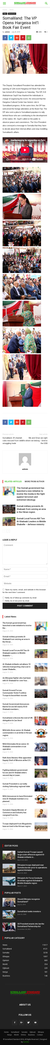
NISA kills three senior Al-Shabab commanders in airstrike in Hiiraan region (17, 732)
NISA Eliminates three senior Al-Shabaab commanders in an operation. (16, 746)
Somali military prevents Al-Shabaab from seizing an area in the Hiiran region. (31, 509)
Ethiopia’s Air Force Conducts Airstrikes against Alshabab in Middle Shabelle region (29, 880)
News (11, 9)
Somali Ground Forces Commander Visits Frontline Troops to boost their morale (15, 692)
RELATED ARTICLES (13, 481)
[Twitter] (28, 1022)
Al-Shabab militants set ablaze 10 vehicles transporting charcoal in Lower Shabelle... (16, 666)
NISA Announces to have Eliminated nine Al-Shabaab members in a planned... (17, 798)
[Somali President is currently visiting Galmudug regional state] (41, 787)
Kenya (9, 1035)
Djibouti (33, 1032)
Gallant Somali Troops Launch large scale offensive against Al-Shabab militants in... (31, 854)
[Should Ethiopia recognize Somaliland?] (9, 902)
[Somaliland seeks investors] (9, 914)
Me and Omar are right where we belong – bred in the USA (36, 440)
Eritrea (23, 1035)
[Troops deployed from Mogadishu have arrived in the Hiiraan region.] (41, 826)
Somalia (24, 1032)
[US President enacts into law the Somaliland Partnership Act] (9, 927)
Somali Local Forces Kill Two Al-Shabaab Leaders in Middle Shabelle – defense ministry (31, 521)
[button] (46, 3)
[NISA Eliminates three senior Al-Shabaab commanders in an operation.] (41, 747)
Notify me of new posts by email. (17, 601)
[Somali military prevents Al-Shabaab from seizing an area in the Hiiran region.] (9, 509)
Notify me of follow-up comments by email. (21, 598)
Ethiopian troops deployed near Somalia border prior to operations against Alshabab (32, 867)
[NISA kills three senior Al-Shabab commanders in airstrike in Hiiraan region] (41, 733)
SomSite (26, 1042)
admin (7, 32)
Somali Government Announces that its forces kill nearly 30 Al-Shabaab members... (16, 706)
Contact (40, 1035)
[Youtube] (35, 1022)
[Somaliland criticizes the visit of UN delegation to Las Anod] (41, 721)
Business (31, 1035)
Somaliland (12, 14)
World (16, 1035)
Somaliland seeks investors (29, 911)
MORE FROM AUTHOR (34, 481)
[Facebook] (14, 1022)
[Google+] (21, 1022)
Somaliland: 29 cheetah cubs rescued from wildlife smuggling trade (14, 440)
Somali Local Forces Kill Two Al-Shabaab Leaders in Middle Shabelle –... (16, 653)
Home (5, 9)
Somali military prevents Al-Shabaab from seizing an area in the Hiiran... (16, 639)
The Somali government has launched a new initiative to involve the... (17, 625)
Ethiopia (41, 1032)
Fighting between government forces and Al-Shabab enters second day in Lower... (15, 772)
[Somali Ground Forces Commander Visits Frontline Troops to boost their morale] (41, 693)
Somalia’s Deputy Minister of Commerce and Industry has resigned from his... (14, 812)
